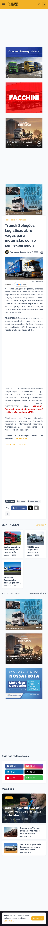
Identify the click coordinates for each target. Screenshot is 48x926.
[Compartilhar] (41, 252)
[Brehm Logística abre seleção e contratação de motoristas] (12, 538)
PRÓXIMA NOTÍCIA (36, 594)
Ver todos (40, 525)
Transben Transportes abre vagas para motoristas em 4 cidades (12, 580)
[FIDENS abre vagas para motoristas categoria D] (35, 538)
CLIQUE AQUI (21, 438)
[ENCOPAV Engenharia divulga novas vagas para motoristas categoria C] (10, 848)
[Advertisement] (24, 28)
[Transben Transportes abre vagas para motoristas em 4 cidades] (12, 568)
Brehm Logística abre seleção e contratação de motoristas (12, 550)
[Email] (36, 508)
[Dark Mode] (38, 4)
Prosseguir (37, 918)
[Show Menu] (3, 4)
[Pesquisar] (44, 4)
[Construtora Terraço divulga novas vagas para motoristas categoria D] (10, 832)
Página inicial (10, 220)
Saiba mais (8, 921)
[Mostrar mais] (7, 513)
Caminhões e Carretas (15, 444)
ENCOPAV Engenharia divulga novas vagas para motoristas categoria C (30, 847)
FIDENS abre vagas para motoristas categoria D (33, 550)
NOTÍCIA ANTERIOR (12, 594)
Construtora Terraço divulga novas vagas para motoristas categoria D (29, 831)
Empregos (22, 220)
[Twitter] (30, 508)
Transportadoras (34, 501)
